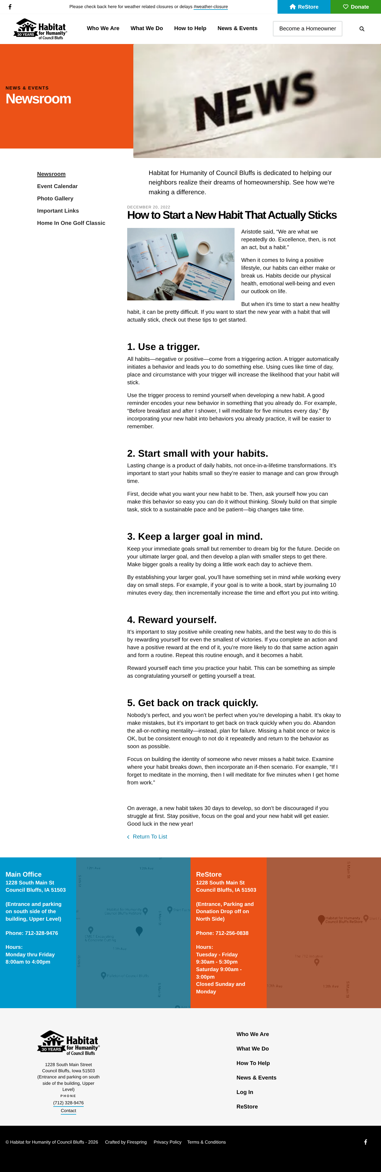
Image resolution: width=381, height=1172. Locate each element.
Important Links (58, 211)
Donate (360, 7)
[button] (362, 28)
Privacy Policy (168, 1142)
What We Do (147, 28)
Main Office (24, 874)
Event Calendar (57, 186)
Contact (68, 1110)
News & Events (237, 28)
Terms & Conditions (206, 1142)
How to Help (190, 28)
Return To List (149, 837)
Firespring (137, 1142)
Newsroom (51, 174)
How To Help (253, 1063)
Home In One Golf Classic (71, 223)
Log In (245, 1092)
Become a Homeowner (307, 29)
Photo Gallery (55, 199)
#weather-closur (209, 6)
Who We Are (103, 28)
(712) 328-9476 (68, 1103)
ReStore (308, 7)
